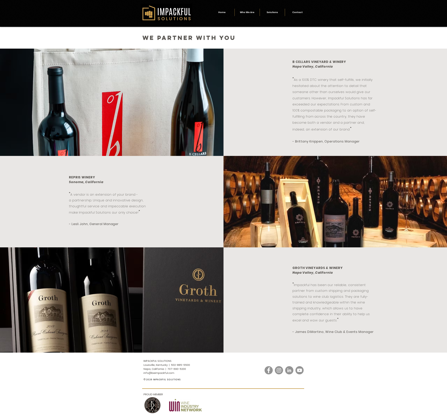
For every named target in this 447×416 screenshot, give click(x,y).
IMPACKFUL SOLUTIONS (166, 379)
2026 (149, 379)
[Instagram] (279, 370)
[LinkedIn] (289, 370)
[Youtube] (299, 370)
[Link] (284, 380)
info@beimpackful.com (159, 373)
